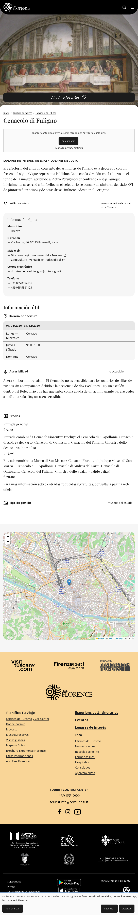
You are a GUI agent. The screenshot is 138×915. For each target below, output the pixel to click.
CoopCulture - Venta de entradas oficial (36, 260)
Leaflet (101, 638)
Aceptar (126, 908)
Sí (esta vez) (68, 141)
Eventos (81, 720)
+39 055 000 (69, 795)
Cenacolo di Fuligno (46, 112)
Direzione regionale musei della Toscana (36, 255)
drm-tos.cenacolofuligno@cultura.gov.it (36, 271)
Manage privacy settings (69, 147)
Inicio (6, 112)
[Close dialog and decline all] (135, 895)
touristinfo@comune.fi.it (69, 802)
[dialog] (69, 904)
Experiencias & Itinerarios (96, 712)
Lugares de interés (22, 112)
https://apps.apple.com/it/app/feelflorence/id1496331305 (68, 890)
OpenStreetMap (115, 638)
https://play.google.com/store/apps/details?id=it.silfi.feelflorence (69, 882)
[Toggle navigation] (132, 7)
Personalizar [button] (13, 908)
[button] (69, 582)
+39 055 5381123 (21, 287)
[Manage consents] (126, 890)
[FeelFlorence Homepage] (16, 7)
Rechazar (109, 908)
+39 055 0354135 (21, 283)
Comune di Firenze (120, 880)
